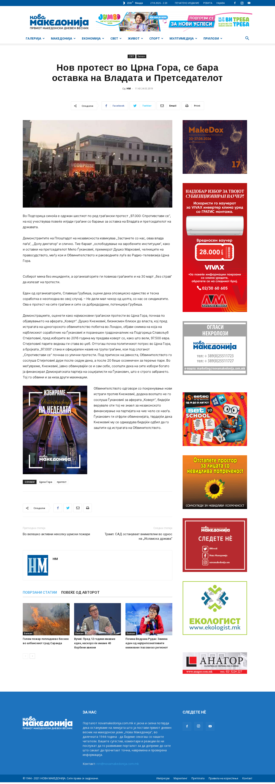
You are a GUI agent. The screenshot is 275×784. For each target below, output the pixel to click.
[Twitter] (67, 508)
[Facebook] (235, 3)
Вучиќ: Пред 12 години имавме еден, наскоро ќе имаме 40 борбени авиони (94, 643)
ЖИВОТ (134, 38)
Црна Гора (45, 481)
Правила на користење (223, 778)
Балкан (141, 56)
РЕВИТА (207, 3)
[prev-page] (25, 656)
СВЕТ (114, 38)
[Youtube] (249, 3)
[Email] (77, 508)
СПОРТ (154, 38)
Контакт (247, 778)
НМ (129, 88)
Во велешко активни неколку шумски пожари (56, 534)
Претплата (198, 778)
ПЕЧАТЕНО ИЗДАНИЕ (187, 3)
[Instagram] (242, 3)
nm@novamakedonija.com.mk (117, 764)
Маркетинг (180, 778)
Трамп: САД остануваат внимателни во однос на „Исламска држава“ (138, 536)
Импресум (163, 778)
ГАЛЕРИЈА (33, 38)
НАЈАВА (220, 3)
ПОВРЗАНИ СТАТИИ (40, 592)
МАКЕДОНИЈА (61, 38)
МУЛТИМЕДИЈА (182, 38)
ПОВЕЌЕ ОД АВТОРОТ (80, 592)
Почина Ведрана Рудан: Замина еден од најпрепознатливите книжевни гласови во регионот (146, 643)
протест (61, 481)
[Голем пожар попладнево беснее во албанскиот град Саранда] (46, 619)
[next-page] (32, 656)
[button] (247, 39)
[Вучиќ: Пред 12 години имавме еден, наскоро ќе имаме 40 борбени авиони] (97, 619)
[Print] (87, 508)
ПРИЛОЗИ (211, 38)
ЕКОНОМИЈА (91, 38)
